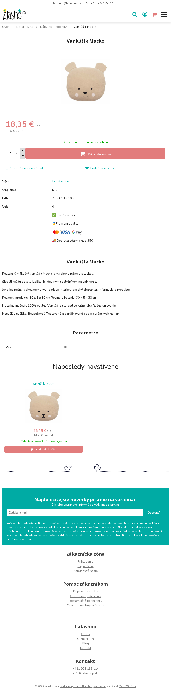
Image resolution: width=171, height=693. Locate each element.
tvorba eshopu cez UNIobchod (76, 686)
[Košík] (155, 14)
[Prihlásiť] (144, 14)
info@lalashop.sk (70, 3)
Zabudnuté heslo (85, 571)
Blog (85, 643)
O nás (85, 634)
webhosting (100, 686)
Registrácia (86, 566)
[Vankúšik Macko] (85, 81)
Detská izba (24, 27)
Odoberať (154, 512)
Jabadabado (60, 181)
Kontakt (85, 648)
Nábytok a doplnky (53, 27)
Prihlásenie (85, 561)
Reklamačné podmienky (85, 601)
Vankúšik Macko (43, 383)
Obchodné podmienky (85, 596)
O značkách (85, 639)
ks (17, 153)
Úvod (6, 27)
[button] (135, 14)
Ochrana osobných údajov (85, 605)
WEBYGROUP (127, 686)
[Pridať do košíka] (43, 449)
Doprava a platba (85, 591)
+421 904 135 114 (102, 3)
